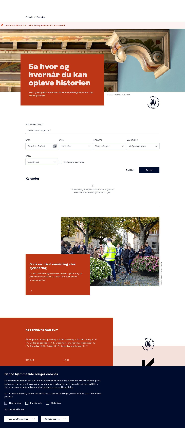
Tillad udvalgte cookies (18, 419)
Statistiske (56, 403)
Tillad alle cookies (52, 419)
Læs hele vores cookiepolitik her (58, 387)
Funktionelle (36, 403)
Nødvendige (15, 403)
